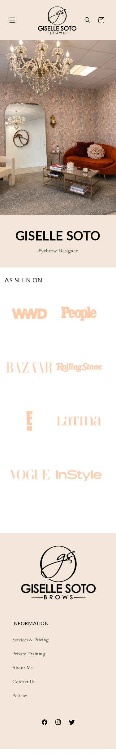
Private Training (28, 654)
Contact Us (23, 682)
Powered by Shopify (82, 752)
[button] (12, 20)
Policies (20, 696)
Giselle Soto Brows (48, 752)
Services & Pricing (30, 640)
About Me (22, 668)
